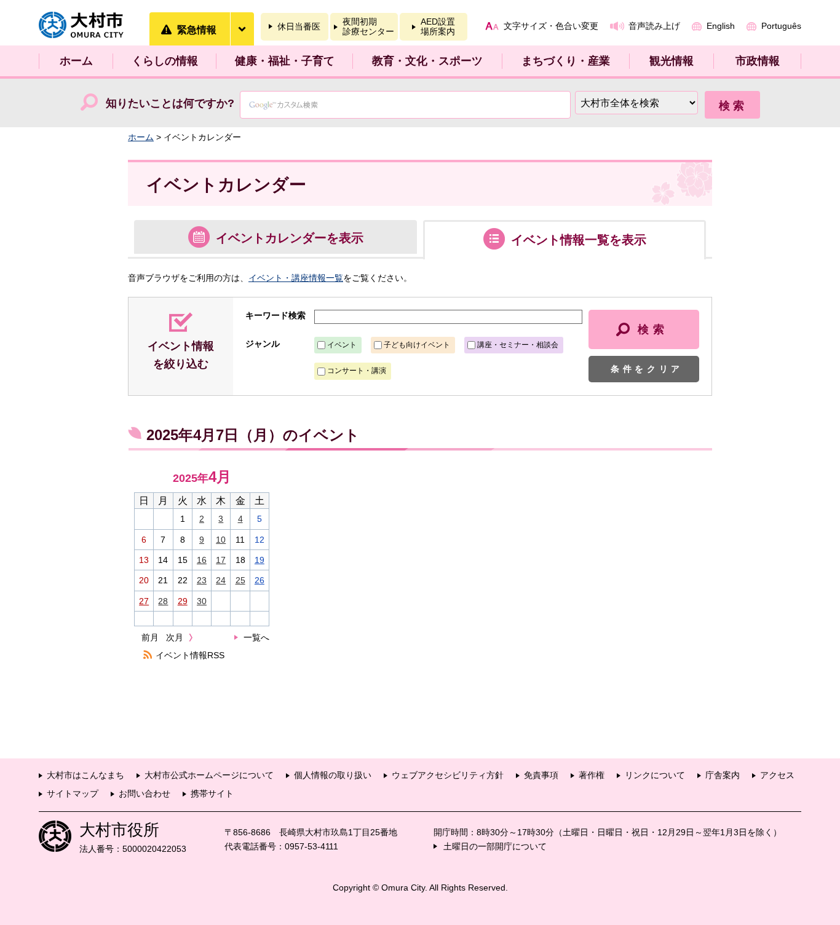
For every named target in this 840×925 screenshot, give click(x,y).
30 (202, 601)
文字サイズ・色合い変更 (551, 26)
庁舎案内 (722, 775)
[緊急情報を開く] (241, 28)
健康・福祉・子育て (285, 61)
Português (781, 26)
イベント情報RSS (190, 655)
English (721, 26)
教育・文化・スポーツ (427, 61)
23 (202, 580)
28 (163, 601)
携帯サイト (212, 793)
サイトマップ (72, 793)
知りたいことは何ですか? (170, 103)
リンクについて (655, 775)
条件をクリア (647, 369)
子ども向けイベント (417, 344)
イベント (342, 344)
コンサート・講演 (356, 370)
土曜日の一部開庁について (495, 846)
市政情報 (757, 61)
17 (221, 560)
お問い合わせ (144, 793)
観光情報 (671, 61)
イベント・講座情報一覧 (295, 278)
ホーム (76, 61)
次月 (174, 637)
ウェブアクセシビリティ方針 (448, 775)
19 (259, 560)
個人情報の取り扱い (332, 775)
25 (240, 580)
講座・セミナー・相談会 (517, 344)
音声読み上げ (654, 26)
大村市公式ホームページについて (209, 775)
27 (144, 601)
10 (221, 540)
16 (202, 560)
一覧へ (256, 637)
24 (221, 580)
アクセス (777, 775)
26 (259, 580)
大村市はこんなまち (85, 775)
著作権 (591, 775)
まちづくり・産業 (565, 61)
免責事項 (541, 775)
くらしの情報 (165, 61)
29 (183, 601)
